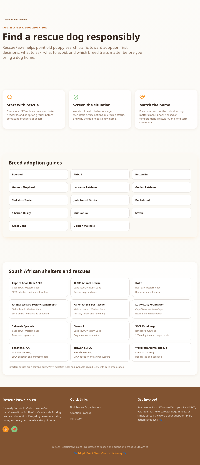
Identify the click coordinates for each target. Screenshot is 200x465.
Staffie (139, 213)
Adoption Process (80, 413)
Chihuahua (81, 213)
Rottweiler (141, 174)
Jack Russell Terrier (85, 200)
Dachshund (142, 200)
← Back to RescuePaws (14, 19)
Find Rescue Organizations (86, 407)
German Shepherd (23, 187)
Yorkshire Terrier (22, 200)
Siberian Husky (21, 213)
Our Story (76, 418)
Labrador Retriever (85, 187)
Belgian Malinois (84, 225)
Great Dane (19, 225)
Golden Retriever (145, 187)
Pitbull (78, 174)
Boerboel (17, 174)
